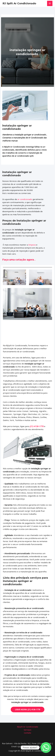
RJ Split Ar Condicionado (19, 3)
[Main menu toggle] (50, 3)
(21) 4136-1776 (37, 426)
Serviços (27, 729)
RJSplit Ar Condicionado (27, 726)
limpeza (32, 244)
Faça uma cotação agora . (18, 259)
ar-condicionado (25, 199)
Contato (27, 732)
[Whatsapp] (46, 747)
